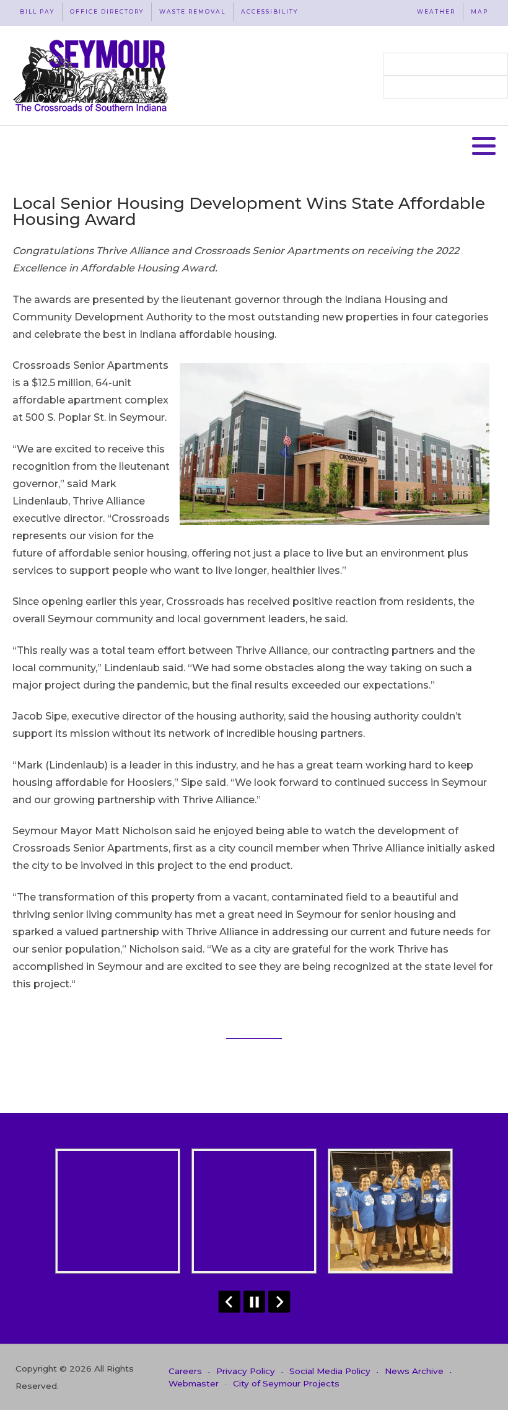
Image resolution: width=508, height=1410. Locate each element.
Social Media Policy (329, 1371)
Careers (185, 1371)
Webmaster (194, 1383)
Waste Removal (192, 11)
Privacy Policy (245, 1371)
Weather (436, 11)
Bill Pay (37, 11)
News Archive (414, 1371)
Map (479, 11)
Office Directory (107, 11)
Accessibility (269, 11)
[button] (484, 145)
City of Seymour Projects (286, 1383)
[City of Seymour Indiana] (92, 75)
